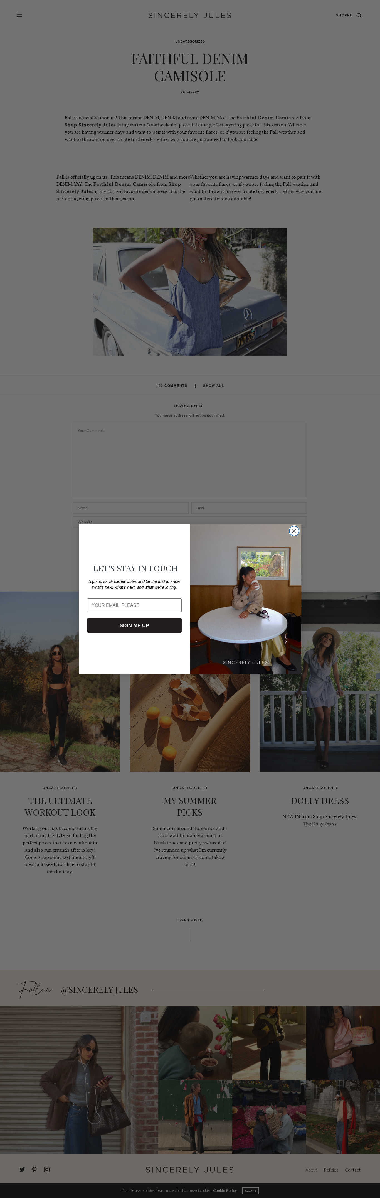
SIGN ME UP (134, 625)
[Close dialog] (294, 531)
